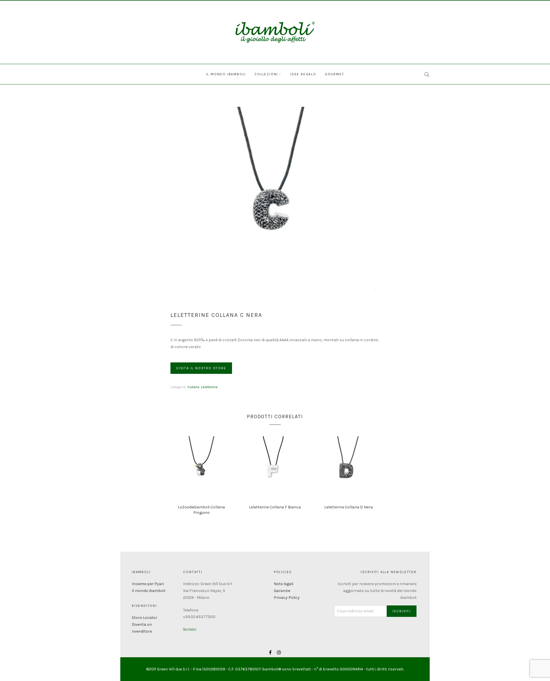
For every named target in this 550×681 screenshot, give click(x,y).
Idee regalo (303, 74)
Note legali (283, 583)
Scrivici (189, 629)
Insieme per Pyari (148, 583)
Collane (193, 387)
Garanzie (282, 590)
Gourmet (334, 74)
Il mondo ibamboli (226, 74)
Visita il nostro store (201, 368)
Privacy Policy (287, 597)
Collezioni (266, 74)
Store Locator (144, 617)
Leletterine (209, 387)
